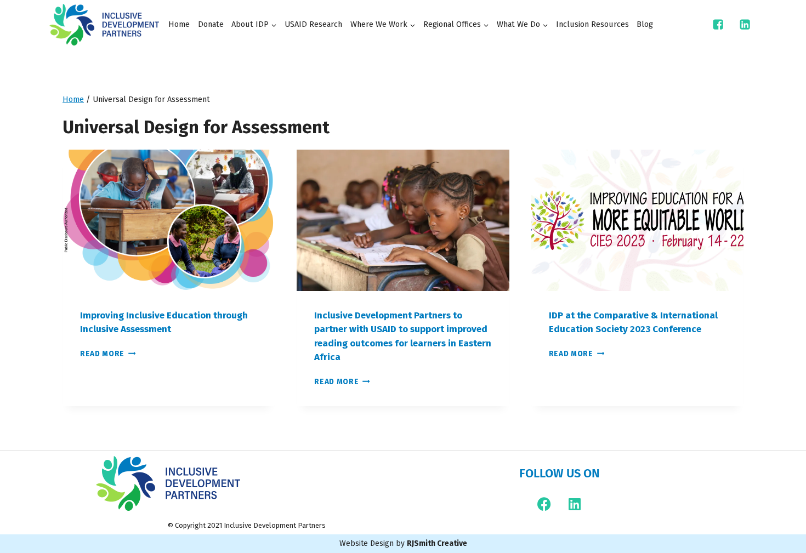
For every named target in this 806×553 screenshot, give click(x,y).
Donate (211, 24)
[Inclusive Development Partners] (104, 24)
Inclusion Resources (592, 24)
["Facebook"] (718, 25)
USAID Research (313, 24)
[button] (273, 24)
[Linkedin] (574, 504)
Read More (108, 353)
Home (179, 24)
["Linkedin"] (745, 25)
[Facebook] (544, 504)
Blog (645, 24)
